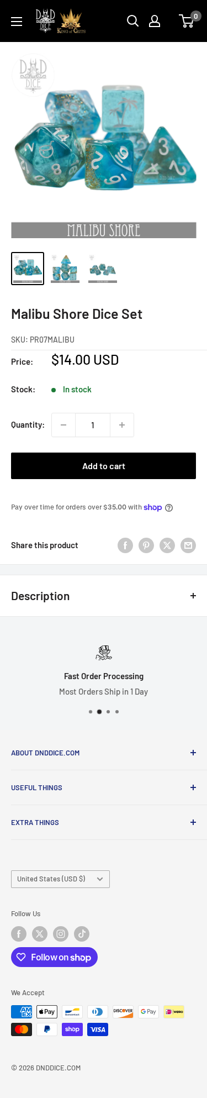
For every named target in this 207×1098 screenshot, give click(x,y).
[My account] (154, 21)
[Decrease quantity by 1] (63, 425)
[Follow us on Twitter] (39, 934)
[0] (187, 21)
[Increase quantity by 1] (122, 425)
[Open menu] (16, 21)
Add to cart (103, 465)
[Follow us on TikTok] (81, 934)
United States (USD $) (51, 878)
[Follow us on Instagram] (60, 934)
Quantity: (28, 424)
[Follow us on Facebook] (18, 934)
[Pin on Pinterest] (146, 545)
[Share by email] (188, 545)
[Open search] (133, 21)
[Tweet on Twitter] (167, 545)
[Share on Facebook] (125, 545)
